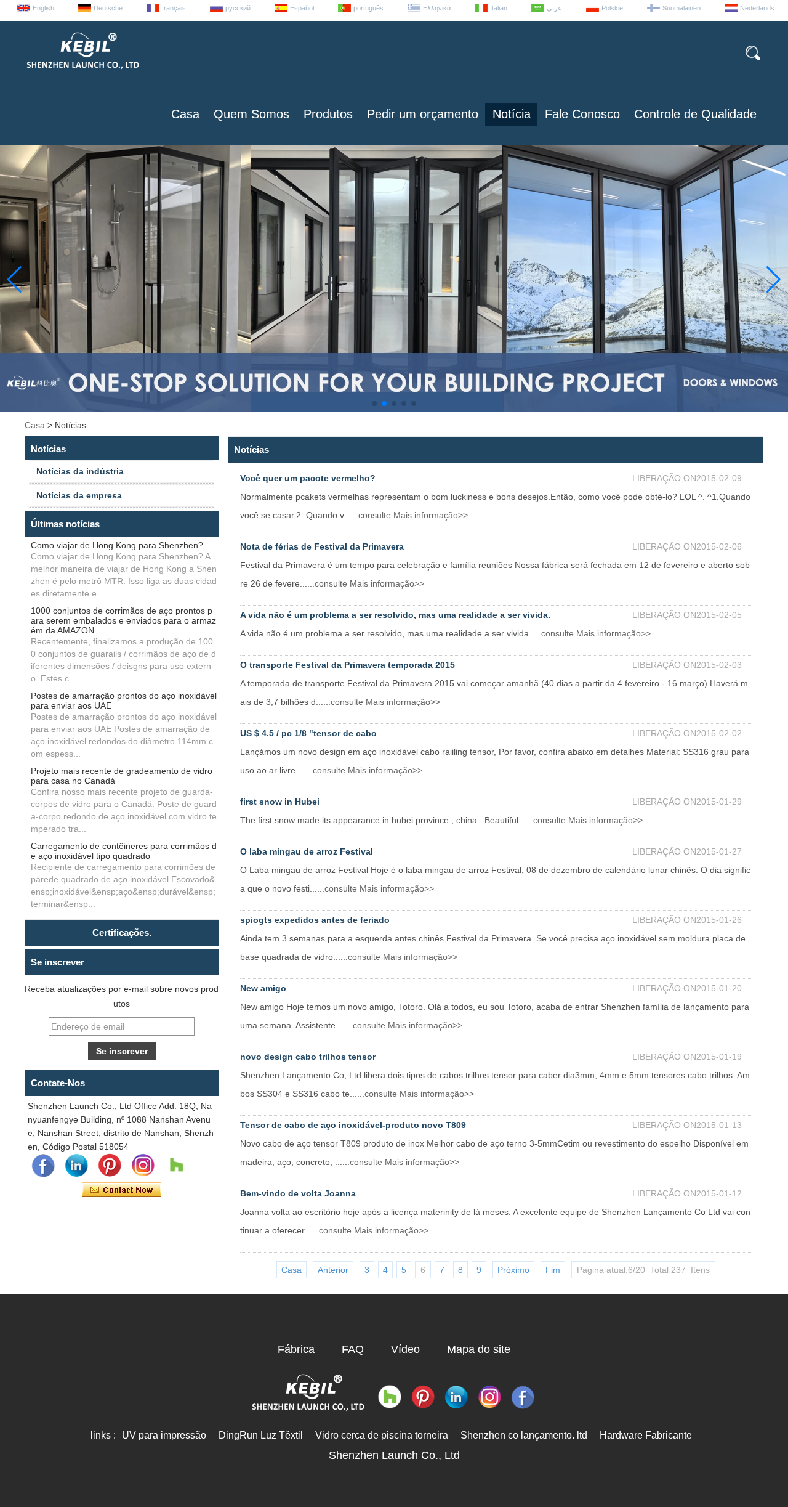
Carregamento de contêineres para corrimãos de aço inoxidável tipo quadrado (124, 851)
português (368, 8)
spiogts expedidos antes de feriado (315, 920)
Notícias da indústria (80, 471)
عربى (554, 8)
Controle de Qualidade (695, 114)
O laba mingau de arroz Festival (306, 851)
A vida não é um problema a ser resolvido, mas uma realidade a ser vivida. (395, 615)
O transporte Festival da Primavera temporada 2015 (347, 665)
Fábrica (296, 1349)
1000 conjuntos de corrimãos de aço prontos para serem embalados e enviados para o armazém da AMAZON (123, 620)
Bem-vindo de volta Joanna (298, 1193)
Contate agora (121, 1190)
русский (238, 8)
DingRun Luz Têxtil (261, 1435)
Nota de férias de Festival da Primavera (322, 546)
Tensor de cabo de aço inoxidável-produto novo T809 (353, 1125)
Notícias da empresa (79, 495)
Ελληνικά (437, 8)
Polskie (612, 8)
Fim (552, 1270)
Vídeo (405, 1349)
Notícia (511, 114)
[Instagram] (143, 1165)
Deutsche (108, 8)
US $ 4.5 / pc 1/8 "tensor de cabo (308, 733)
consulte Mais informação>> (413, 515)
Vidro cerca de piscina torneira (381, 1435)
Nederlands (757, 8)
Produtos (328, 114)
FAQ (353, 1349)
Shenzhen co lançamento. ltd (523, 1435)
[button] (374, 403)
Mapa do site (478, 1349)
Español (302, 8)
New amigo (263, 988)
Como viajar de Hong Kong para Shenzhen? (117, 545)
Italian (498, 8)
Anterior (333, 1270)
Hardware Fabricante (646, 1435)
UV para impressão (164, 1435)
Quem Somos (251, 114)
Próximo (513, 1270)
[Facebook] (43, 1165)
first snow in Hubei (280, 801)
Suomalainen (681, 8)
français (174, 8)
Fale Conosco (582, 114)
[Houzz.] (176, 1165)
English (43, 8)
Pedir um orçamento (422, 114)
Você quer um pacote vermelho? (308, 478)
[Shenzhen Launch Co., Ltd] (82, 74)
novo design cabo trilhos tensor (308, 1057)
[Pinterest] (109, 1165)
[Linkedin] (76, 1165)
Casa (185, 114)
